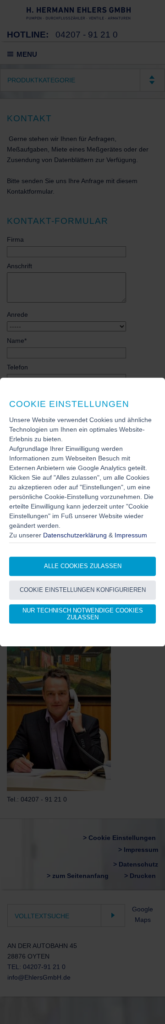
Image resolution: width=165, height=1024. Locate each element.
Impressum (131, 535)
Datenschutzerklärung (75, 535)
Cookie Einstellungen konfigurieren (83, 590)
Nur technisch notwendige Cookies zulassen (82, 614)
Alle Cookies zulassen (82, 566)
